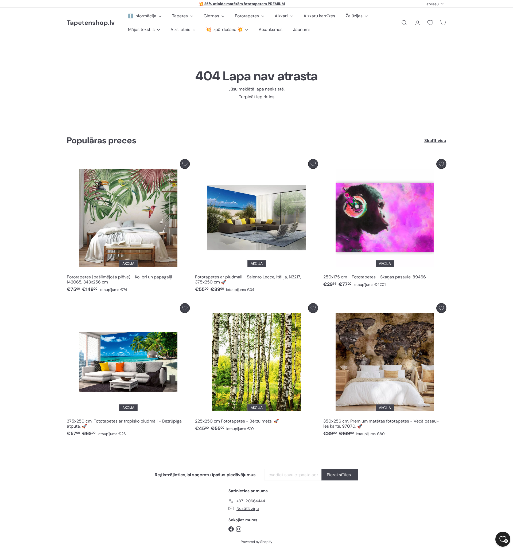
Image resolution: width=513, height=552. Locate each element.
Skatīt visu (435, 140)
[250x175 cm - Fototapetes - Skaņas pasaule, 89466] (384, 224)
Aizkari (282, 16)
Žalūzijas (355, 16)
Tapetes (180, 16)
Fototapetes (247, 16)
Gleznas (212, 16)
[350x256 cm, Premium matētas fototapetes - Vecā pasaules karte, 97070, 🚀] (384, 371)
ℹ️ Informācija (142, 16)
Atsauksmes (270, 29)
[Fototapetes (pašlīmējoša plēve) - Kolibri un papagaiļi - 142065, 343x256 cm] (128, 227)
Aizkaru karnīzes (319, 16)
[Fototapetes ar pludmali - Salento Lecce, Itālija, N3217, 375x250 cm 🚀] (256, 227)
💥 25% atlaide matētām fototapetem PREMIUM (242, 3)
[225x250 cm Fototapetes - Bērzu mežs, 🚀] (256, 369)
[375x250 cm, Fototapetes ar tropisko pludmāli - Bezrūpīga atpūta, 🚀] (128, 371)
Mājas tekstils (142, 29)
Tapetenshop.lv (91, 23)
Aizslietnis (180, 29)
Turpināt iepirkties (256, 97)
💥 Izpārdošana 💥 (225, 29)
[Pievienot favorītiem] (185, 164)
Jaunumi (301, 29)
